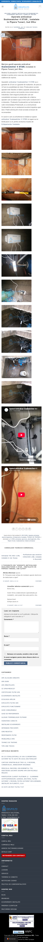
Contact (5, 866)
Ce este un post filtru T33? (13, 787)
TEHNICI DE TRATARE (29, 14)
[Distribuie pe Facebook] (16, 529)
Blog (4, 895)
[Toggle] (40, 696)
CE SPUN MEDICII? (8, 689)
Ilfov (38, 539)
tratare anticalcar (30, 541)
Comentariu (9, 619)
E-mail (7, 645)
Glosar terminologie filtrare (14, 717)
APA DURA (7, 13)
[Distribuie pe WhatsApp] (13, 529)
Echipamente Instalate (14, 14)
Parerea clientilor (9, 906)
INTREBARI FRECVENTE (10, 728)
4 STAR (12, 539)
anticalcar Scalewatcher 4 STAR (21, 82)
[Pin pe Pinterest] (26, 529)
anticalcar (18, 539)
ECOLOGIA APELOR (8, 699)
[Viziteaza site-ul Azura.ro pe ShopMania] (18, 932)
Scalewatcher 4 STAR (13, 66)
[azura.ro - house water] (21, 6)
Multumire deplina (9, 909)
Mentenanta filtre (9, 735)
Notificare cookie (9, 881)
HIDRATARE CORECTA (9, 721)
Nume (7, 636)
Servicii (5, 873)
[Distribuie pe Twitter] (19, 529)
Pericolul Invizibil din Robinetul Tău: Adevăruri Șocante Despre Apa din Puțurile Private (20, 770)
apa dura (24, 539)
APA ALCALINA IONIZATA (11, 678)
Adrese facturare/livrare (12, 848)
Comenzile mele (8, 845)
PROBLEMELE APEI (8, 739)
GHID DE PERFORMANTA (10, 714)
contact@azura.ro (13, 817)
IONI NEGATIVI (7, 732)
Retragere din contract (13, 856)
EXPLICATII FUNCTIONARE (11, 707)
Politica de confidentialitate (14, 884)
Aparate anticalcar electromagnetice (25, 13)
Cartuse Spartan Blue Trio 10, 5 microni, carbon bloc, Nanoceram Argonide (18, 763)
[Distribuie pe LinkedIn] (29, 529)
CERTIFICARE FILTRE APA (11, 692)
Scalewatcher (20, 541)
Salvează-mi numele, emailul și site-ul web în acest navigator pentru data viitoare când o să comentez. (21, 656)
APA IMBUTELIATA (8, 685)
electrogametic (32, 539)
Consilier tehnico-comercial (28, 27)
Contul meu (6, 841)
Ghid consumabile (9, 710)
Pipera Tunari (12, 541)
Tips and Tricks (8, 746)
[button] (3, 6)
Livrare (5, 870)
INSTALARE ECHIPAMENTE (11, 724)
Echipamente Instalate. (11, 124)
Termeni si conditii (10, 877)
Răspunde (39, 581)
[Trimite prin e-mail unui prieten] (23, 529)
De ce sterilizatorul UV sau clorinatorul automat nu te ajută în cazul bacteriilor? (19, 758)
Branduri (5, 898)
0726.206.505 (13, 815)
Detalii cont (7, 852)
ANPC (28, 931)
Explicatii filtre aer (10, 703)
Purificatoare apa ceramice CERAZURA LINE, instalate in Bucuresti (32, 557)
